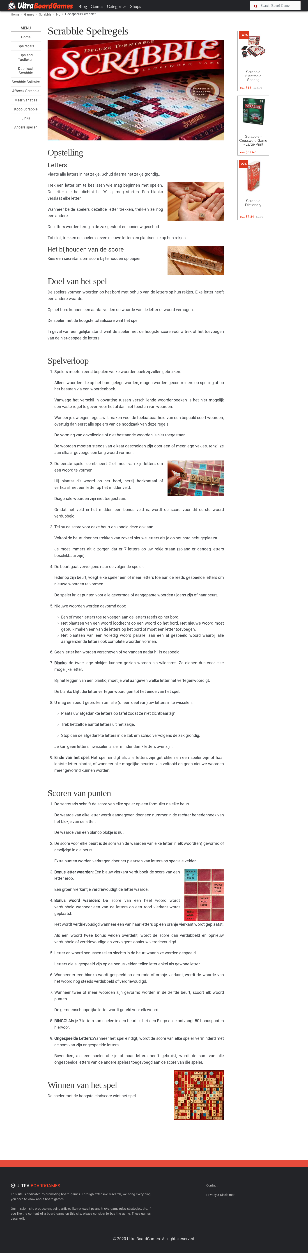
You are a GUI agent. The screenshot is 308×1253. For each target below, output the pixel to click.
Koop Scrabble (25, 109)
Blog (82, 6)
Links (25, 118)
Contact (212, 1185)
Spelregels (26, 46)
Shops (135, 6)
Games (97, 6)
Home (15, 14)
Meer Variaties (25, 100)
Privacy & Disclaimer (220, 1195)
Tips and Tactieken (25, 57)
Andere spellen (25, 127)
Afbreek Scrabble (25, 91)
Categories (116, 6)
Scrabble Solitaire (26, 82)
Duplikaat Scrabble (25, 70)
